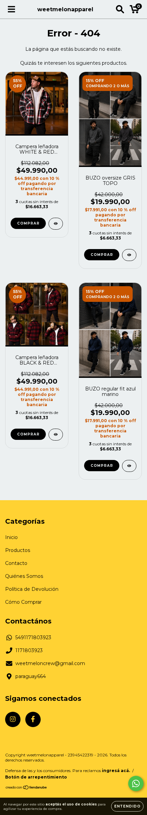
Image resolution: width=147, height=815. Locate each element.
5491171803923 (33, 637)
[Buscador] (120, 9)
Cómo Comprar (23, 602)
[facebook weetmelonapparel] (33, 719)
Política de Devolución (31, 589)
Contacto (16, 563)
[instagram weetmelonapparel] (13, 719)
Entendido (127, 806)
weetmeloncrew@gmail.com (50, 663)
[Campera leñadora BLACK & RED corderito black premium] (56, 435)
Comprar (28, 223)
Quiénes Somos (24, 576)
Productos (17, 550)
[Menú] (11, 9)
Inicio (11, 537)
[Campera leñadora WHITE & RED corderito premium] (56, 224)
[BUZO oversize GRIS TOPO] (129, 255)
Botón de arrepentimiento (36, 777)
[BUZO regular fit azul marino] (129, 466)
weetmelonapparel (65, 9)
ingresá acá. (116, 770)
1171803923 (29, 650)
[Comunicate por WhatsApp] (136, 783)
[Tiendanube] (26, 788)
